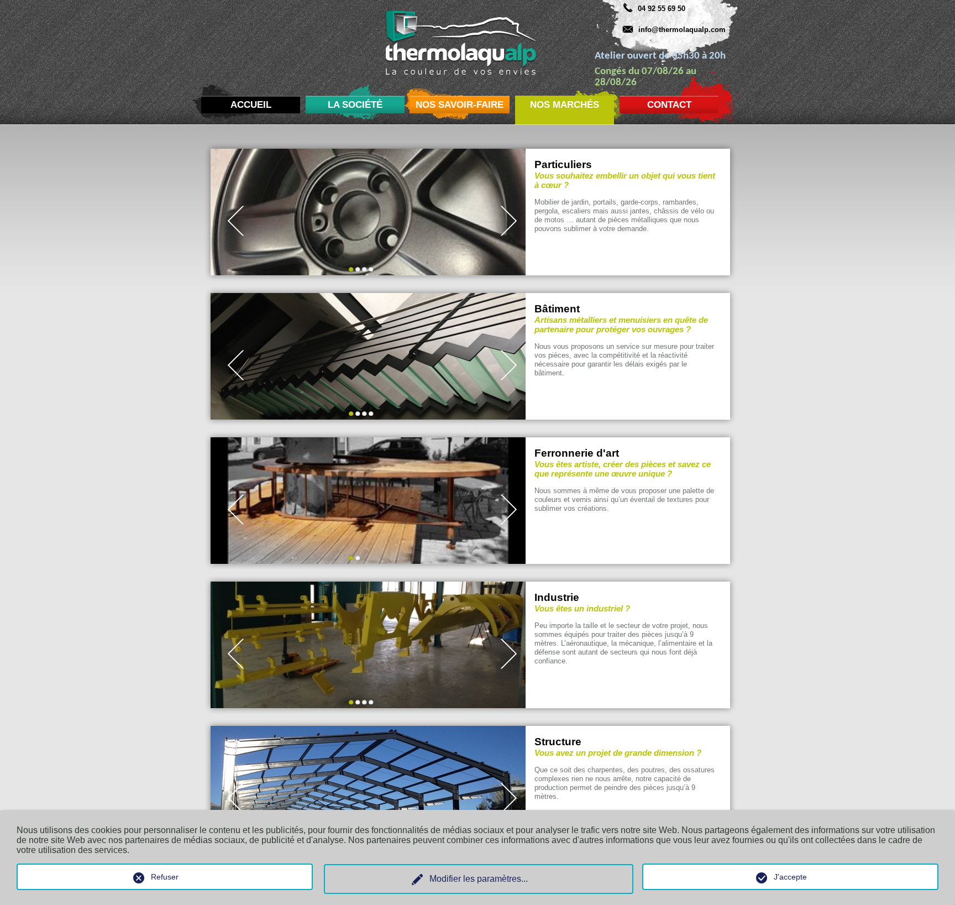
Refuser (165, 876)
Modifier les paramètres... (478, 878)
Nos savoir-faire (459, 105)
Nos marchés (564, 105)
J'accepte (790, 876)
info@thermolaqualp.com (682, 29)
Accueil (250, 105)
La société (355, 105)
